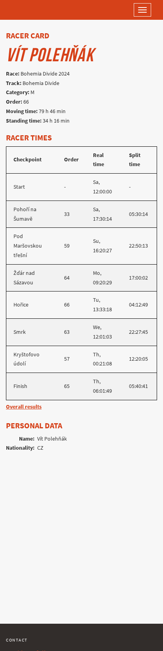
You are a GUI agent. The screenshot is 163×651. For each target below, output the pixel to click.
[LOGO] (31, 10)
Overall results (24, 407)
